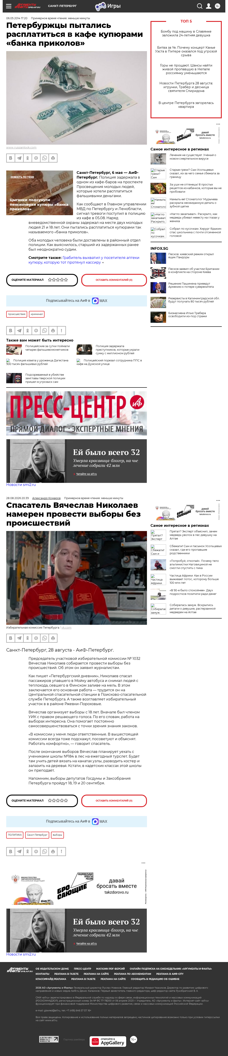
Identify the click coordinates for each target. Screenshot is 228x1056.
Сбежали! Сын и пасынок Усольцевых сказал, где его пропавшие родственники (196, 549)
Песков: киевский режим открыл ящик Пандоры (191, 256)
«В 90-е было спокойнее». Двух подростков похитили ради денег (193, 592)
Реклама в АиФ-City (169, 974)
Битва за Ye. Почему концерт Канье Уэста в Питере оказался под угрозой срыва (186, 51)
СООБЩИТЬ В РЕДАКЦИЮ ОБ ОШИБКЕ (155, 979)
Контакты (42, 974)
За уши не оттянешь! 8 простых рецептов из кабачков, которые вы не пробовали (196, 188)
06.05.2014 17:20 (16, 18)
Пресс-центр (82, 968)
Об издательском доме (52, 968)
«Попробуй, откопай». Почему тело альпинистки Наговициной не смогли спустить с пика (194, 564)
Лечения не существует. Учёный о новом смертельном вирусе (193, 156)
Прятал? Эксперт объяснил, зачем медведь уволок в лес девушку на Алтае (193, 535)
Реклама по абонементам (132, 974)
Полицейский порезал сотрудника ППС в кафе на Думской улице (109, 362)
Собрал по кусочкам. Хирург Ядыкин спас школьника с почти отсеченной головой (195, 232)
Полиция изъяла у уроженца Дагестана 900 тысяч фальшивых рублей (37, 362)
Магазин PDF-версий (110, 968)
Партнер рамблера (74, 1039)
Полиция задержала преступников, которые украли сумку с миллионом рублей (117, 349)
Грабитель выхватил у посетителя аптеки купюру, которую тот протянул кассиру (83, 260)
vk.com (66, 627)
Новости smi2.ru (21, 485)
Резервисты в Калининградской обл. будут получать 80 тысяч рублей (194, 300)
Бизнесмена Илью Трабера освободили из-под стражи (187, 315)
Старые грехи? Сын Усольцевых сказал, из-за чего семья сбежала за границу (195, 173)
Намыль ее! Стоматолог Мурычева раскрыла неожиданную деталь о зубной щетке (194, 203)
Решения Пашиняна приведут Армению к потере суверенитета (191, 285)
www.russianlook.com (21, 147)
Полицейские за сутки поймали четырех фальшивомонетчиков (47, 347)
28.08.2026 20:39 (17, 498)
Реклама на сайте (96, 974)
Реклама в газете (66, 974)
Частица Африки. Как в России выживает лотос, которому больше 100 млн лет (194, 579)
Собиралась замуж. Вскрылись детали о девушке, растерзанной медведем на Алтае (193, 608)
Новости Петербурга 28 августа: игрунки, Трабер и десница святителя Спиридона (186, 87)
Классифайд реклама (51, 979)
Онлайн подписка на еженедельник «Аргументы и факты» (171, 968)
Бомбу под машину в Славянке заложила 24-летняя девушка (186, 33)
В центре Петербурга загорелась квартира (186, 105)
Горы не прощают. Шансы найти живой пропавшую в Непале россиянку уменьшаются (186, 69)
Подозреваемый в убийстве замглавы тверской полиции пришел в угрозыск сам (45, 378)
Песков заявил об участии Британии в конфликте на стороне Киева (193, 270)
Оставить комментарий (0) (114, 280)
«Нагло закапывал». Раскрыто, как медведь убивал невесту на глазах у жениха (195, 217)
